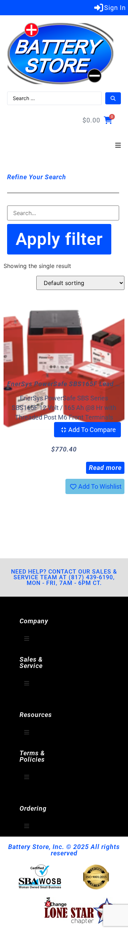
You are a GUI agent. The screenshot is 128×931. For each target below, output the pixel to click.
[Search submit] (113, 98)
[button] (118, 145)
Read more (105, 467)
